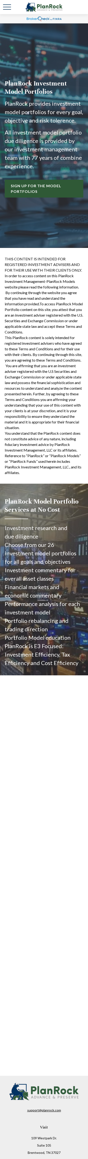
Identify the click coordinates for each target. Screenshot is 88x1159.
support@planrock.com (44, 1110)
